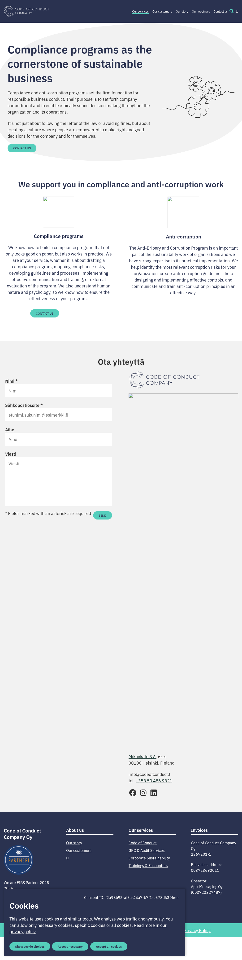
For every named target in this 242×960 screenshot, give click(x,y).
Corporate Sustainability (149, 857)
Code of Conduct (143, 842)
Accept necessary (70, 946)
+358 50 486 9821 (154, 780)
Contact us (221, 11)
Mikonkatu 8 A (142, 756)
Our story (182, 11)
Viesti (10, 454)
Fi (237, 11)
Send (102, 515)
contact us (44, 313)
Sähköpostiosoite (24, 405)
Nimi (11, 381)
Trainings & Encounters (148, 865)
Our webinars (201, 11)
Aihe (9, 429)
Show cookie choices (29, 946)
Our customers (162, 11)
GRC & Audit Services (147, 850)
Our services (140, 11)
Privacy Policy (197, 930)
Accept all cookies (109, 946)
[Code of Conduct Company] (26, 11)
